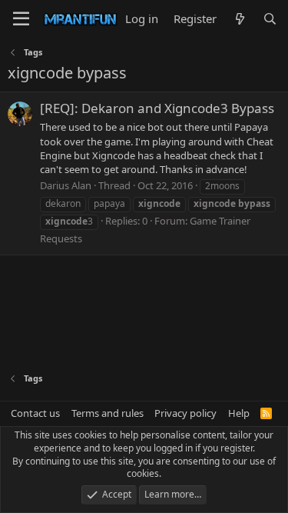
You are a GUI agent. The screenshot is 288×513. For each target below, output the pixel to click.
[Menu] (21, 19)
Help (239, 413)
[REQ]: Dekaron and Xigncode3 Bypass (157, 108)
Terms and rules (107, 413)
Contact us (35, 413)
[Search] (270, 19)
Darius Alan (65, 185)
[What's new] (239, 19)
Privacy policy (185, 413)
